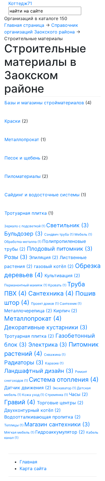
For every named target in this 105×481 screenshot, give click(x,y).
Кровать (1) (57, 285)
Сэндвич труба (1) (59, 234)
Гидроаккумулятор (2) (60, 432)
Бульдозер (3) (24, 233)
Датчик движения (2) (28, 387)
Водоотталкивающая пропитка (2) (42, 417)
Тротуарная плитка (25, 213)
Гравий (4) (20, 402)
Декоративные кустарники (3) (45, 327)
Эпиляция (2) (44, 257)
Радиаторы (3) (24, 362)
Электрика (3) (48, 344)
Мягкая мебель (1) (19, 432)
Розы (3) (16, 257)
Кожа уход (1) (33, 395)
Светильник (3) (67, 225)
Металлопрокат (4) (33, 318)
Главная (28, 462)
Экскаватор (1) (65, 388)
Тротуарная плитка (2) (29, 336)
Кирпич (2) (65, 310)
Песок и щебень (22, 158)
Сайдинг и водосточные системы (42, 194)
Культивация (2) (62, 275)
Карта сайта (33, 468)
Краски (12, 121)
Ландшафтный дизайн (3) (39, 371)
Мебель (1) (83, 234)
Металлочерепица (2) (28, 310)
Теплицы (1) (14, 425)
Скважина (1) (55, 354)
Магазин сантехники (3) (57, 424)
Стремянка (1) (57, 395)
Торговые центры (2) (60, 402)
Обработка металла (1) (23, 242)
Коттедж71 (20, 3)
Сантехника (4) (51, 293)
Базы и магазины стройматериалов (44, 102)
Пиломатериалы (22, 176)
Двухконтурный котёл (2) (32, 410)
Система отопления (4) (64, 379)
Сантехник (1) (70, 303)
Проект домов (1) (45, 303)
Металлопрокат (21, 139)
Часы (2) (78, 394)
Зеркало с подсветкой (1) (25, 226)
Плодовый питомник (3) (59, 248)
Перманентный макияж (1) (26, 285)
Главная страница (24, 25)
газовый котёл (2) (54, 266)
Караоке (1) (54, 363)
